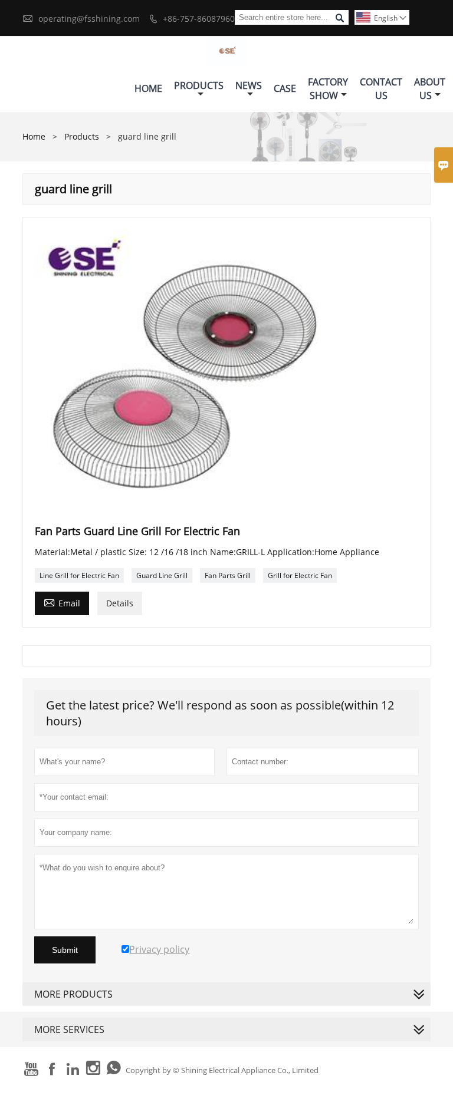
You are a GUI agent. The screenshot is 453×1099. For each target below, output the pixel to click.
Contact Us (381, 88)
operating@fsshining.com (89, 18)
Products (199, 85)
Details (119, 603)
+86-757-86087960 (199, 18)
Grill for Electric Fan (300, 575)
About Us (429, 88)
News (248, 85)
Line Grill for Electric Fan (79, 575)
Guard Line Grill (162, 575)
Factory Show (328, 88)
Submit (65, 950)
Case (285, 88)
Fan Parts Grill (228, 575)
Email (62, 602)
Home (148, 88)
